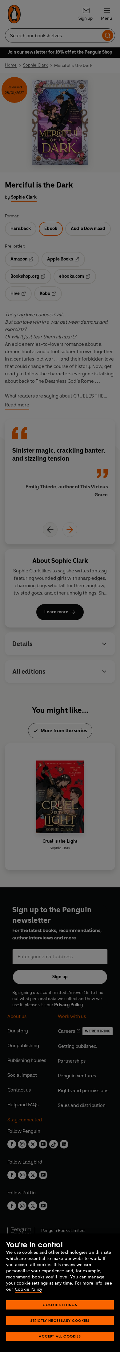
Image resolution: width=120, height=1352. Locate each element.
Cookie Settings (60, 1304)
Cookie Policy (28, 1289)
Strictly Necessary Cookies (60, 1320)
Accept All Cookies (60, 1336)
